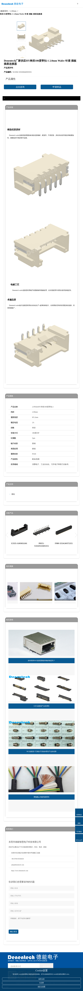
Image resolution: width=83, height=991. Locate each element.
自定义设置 (41, 986)
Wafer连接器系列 (11, 11)
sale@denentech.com (17, 865)
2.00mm (23, 11)
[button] (21, 54)
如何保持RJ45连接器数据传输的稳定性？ (41, 660)
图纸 (13, 494)
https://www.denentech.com (19, 870)
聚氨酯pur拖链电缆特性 (41, 797)
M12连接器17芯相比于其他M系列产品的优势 (41, 751)
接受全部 (41, 979)
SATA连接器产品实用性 (41, 706)
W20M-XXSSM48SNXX (22, 72)
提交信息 (46, 966)
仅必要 (41, 983)
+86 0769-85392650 (17, 859)
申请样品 (57, 87)
